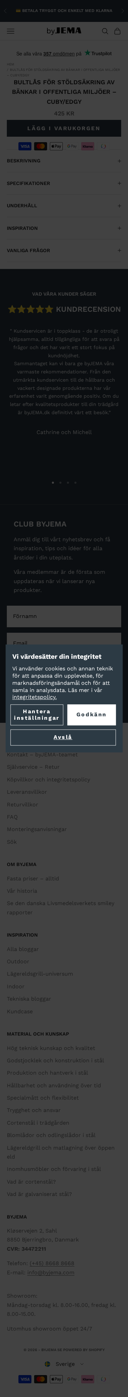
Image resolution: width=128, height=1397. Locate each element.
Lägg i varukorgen (63, 128)
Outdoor (18, 961)
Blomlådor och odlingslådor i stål (51, 1135)
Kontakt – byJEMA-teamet (42, 754)
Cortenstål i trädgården (38, 1123)
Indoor (16, 986)
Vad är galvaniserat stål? (39, 1194)
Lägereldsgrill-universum (40, 974)
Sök (12, 842)
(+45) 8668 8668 (52, 1263)
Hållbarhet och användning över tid (54, 1085)
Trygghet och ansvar (34, 1110)
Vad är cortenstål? (31, 1181)
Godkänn (91, 715)
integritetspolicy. (34, 697)
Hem (10, 64)
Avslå (63, 737)
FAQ (12, 817)
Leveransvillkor (27, 792)
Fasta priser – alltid (33, 878)
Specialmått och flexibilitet (43, 1098)
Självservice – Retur (33, 767)
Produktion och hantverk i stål (47, 1073)
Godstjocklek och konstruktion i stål (55, 1060)
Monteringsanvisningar (37, 829)
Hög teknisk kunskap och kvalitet (51, 1048)
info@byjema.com (50, 1272)
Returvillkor (22, 804)
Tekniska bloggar (29, 999)
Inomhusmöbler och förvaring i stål (54, 1169)
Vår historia (22, 891)
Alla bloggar (23, 949)
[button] (64, 1364)
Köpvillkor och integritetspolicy (48, 779)
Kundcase (20, 1011)
